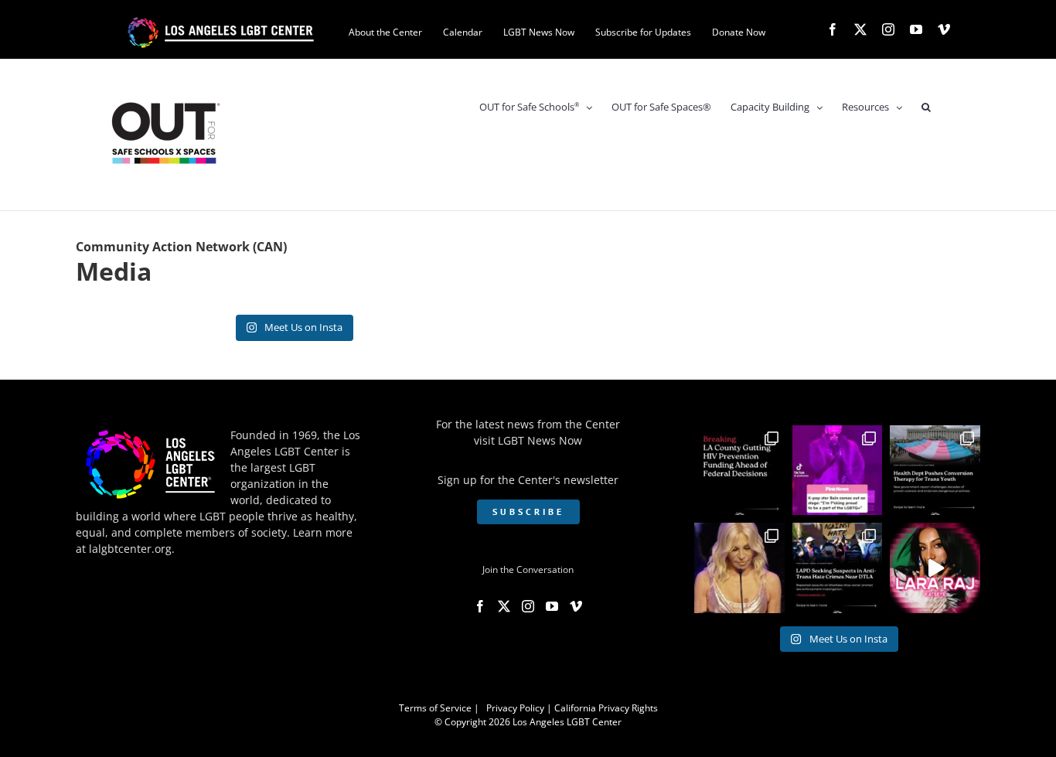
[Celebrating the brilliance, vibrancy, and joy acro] (837, 470)
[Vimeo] (576, 606)
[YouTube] (552, 606)
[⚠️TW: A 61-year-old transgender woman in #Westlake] (837, 568)
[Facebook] (480, 606)
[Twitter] (504, 606)
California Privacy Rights (606, 707)
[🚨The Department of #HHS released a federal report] (935, 470)
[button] (926, 107)
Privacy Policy (515, 707)
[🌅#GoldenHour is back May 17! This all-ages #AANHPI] (935, 568)
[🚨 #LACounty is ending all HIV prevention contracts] (739, 470)
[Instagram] (528, 606)
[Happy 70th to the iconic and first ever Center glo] (739, 568)
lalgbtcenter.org (130, 548)
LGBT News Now (540, 440)
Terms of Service (435, 707)
